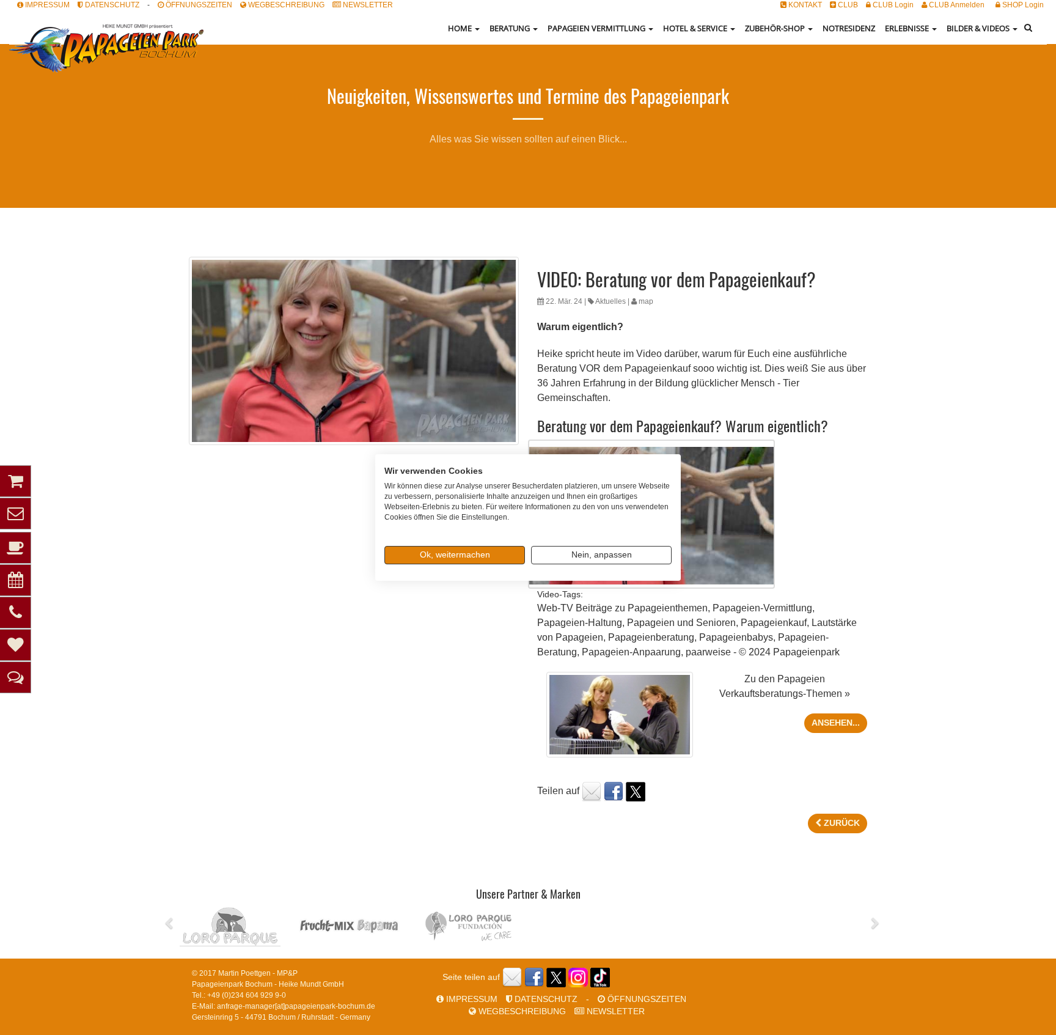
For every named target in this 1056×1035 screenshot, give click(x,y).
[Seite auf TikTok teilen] (600, 977)
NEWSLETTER (367, 5)
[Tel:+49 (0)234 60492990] (15, 612)
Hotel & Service (696, 28)
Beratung (511, 28)
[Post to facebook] (613, 791)
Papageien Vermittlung (597, 28)
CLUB (847, 5)
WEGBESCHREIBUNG (285, 5)
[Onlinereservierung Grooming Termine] (15, 645)
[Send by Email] (591, 791)
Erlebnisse (908, 28)
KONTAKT (804, 5)
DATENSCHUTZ (111, 5)
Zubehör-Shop (776, 28)
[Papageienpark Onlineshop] (15, 481)
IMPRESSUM (46, 5)
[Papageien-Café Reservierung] (15, 547)
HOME (461, 28)
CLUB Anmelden (956, 5)
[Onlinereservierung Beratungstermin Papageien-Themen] (15, 677)
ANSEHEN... (836, 722)
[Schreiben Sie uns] (15, 513)
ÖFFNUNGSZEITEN (198, 5)
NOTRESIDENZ (849, 28)
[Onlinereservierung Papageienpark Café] (15, 580)
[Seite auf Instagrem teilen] (578, 977)
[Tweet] (635, 791)
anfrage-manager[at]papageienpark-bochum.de (296, 1006)
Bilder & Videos (979, 28)
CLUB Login (892, 5)
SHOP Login (1022, 5)
